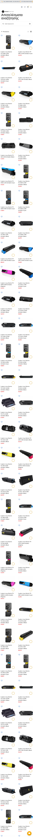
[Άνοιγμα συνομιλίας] (29, 833)
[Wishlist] (24, 7)
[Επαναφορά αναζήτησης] (30, 24)
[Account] (30, 7)
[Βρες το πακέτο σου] (21, 7)
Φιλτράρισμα (6, 31)
